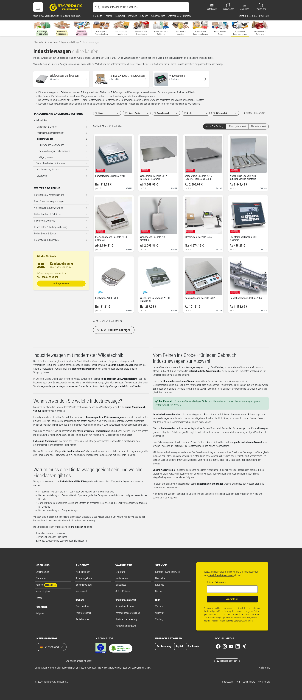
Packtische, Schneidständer (50, 132)
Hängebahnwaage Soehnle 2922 (246, 298)
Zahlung (159, 619)
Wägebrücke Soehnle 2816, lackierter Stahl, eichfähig (198, 177)
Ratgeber (40, 613)
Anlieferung (264, 667)
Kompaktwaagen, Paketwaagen (54, 151)
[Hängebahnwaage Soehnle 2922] (235, 291)
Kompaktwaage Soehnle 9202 (200, 298)
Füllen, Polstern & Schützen (47, 214)
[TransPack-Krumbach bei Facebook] (218, 646)
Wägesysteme (46, 157)
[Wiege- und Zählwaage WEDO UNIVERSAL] (145, 291)
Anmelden (232, 599)
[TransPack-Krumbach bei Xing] (244, 646)
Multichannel (121, 578)
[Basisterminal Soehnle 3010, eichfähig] (235, 230)
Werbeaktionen (83, 571)
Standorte (40, 578)
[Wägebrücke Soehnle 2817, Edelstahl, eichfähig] (145, 169)
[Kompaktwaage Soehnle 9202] (190, 291)
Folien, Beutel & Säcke (45, 233)
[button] (38, 7)
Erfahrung (120, 571)
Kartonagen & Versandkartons (49, 194)
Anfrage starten (61, 283)
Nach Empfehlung (214, 126)
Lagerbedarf (42, 175)
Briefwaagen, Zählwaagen (51, 144)
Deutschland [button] (51, 647)
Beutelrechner (82, 619)
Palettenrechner (83, 612)
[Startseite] (66, 7)
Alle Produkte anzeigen (116, 330)
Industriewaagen (44, 138)
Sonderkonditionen (124, 606)
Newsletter (160, 578)
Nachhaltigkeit (43, 591)
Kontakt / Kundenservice (167, 571)
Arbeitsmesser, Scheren (47, 169)
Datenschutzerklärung (243, 620)
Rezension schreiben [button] (228, 661)
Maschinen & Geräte (46, 126)
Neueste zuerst (258, 126)
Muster (158, 591)
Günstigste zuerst (237, 126)
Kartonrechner (83, 606)
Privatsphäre (264, 681)
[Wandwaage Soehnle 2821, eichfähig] (145, 230)
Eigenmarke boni (84, 584)
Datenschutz (249, 681)
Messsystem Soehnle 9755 (198, 237)
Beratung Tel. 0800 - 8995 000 (254, 16)
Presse (39, 597)
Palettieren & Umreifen (45, 220)
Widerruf (159, 612)
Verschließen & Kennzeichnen (48, 207)
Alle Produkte (40, 120)
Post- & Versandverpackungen (49, 201)
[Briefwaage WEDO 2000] (100, 291)
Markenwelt (81, 591)
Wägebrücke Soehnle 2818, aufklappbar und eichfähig (243, 177)
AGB (238, 681)
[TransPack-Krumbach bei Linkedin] (237, 646)
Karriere (46, 584)
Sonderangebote (84, 578)
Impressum (227, 681)
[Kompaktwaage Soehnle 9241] (100, 169)
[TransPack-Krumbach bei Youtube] (231, 646)
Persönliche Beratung (126, 625)
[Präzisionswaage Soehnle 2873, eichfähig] (100, 230)
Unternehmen (42, 571)
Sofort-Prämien (122, 591)
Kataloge (159, 584)
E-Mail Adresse (215, 582)
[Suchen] (97, 7)
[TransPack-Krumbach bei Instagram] (224, 646)
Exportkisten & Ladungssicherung (50, 227)
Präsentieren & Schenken (46, 240)
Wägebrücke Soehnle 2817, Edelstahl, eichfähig (153, 177)
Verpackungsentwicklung (127, 612)
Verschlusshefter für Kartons (50, 163)
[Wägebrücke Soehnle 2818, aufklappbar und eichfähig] (235, 169)
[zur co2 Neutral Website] (121, 649)
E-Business (120, 584)
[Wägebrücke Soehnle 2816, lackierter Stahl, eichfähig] (190, 169)
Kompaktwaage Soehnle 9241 (110, 175)
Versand (159, 606)
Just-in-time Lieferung (126, 619)
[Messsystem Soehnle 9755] (190, 230)
